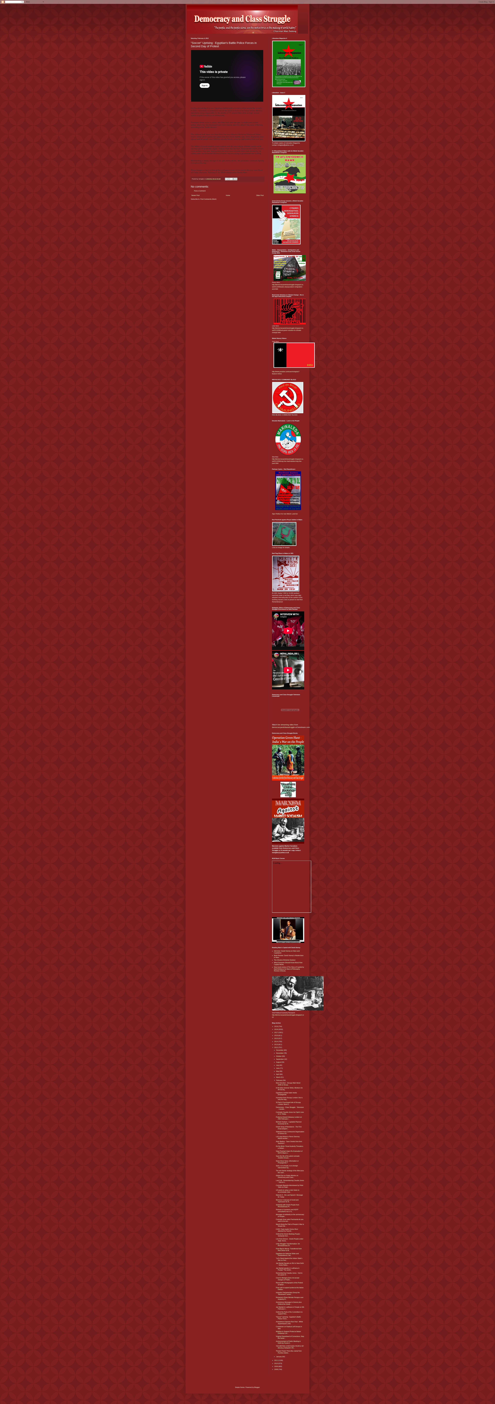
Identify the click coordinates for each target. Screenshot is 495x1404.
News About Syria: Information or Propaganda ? (287, 1162)
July (277, 1065)
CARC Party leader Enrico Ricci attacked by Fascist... (287, 1230)
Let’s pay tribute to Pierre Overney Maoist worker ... (288, 1137)
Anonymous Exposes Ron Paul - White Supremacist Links (289, 1322)
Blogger (257, 1387)
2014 (276, 1041)
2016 (276, 1035)
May (277, 1071)
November (280, 1053)
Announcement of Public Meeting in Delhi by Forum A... (288, 1342)
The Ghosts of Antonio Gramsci (284, 960)
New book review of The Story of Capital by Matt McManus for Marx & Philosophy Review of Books (289, 969)
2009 (276, 1366)
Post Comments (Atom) (208, 199)
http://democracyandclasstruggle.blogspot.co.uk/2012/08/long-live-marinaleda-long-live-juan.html (288, 461)
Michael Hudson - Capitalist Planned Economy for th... (289, 1123)
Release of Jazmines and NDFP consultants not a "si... (287, 1210)
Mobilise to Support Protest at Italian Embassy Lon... (288, 1332)
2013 (276, 1044)
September (280, 1059)
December (280, 1050)
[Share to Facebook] (233, 179)
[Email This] (226, 179)
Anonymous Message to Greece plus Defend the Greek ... (289, 1303)
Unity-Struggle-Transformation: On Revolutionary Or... (288, 1245)
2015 (276, 1038)
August (278, 1062)
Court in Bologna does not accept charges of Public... (287, 1279)
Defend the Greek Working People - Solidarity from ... (288, 1235)
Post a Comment (200, 191)
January (279, 1357)
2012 (276, 1047)
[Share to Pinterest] (236, 179)
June (278, 1068)
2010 (276, 1363)
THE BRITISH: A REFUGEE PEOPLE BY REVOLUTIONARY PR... (290, 1347)
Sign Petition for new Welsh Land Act (285, 514)
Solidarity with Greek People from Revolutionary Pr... (287, 1206)
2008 (276, 1369)
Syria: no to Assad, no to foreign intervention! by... (287, 1166)
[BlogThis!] (228, 179)
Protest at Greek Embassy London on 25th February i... (289, 1118)
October (279, 1056)
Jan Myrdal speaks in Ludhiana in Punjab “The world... (287, 1269)
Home (228, 195)
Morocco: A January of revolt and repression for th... (287, 1201)
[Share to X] (231, 179)
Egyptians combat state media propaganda (286, 1093)
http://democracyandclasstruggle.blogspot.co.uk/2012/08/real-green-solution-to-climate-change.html (288, 330)
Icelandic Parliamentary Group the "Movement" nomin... (288, 1293)
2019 (276, 1026)
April (278, 1074)
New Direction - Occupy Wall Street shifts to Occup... (288, 1084)
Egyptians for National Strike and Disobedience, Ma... (287, 1254)
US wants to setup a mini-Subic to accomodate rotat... (287, 1191)
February (279, 1080)
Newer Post (195, 195)
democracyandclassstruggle (283, 727)
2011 (276, 1360)
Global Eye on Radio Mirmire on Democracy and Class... (287, 1176)
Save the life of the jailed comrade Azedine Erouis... (288, 1157)
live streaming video (286, 725)
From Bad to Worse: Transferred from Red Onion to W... (289, 1249)
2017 (276, 1032)
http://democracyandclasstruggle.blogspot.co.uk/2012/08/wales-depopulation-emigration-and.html (288, 287)
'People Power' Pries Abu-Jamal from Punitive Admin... (289, 1352)
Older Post (260, 195)
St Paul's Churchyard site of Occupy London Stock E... (288, 1103)
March (278, 1077)
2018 (276, 1029)
